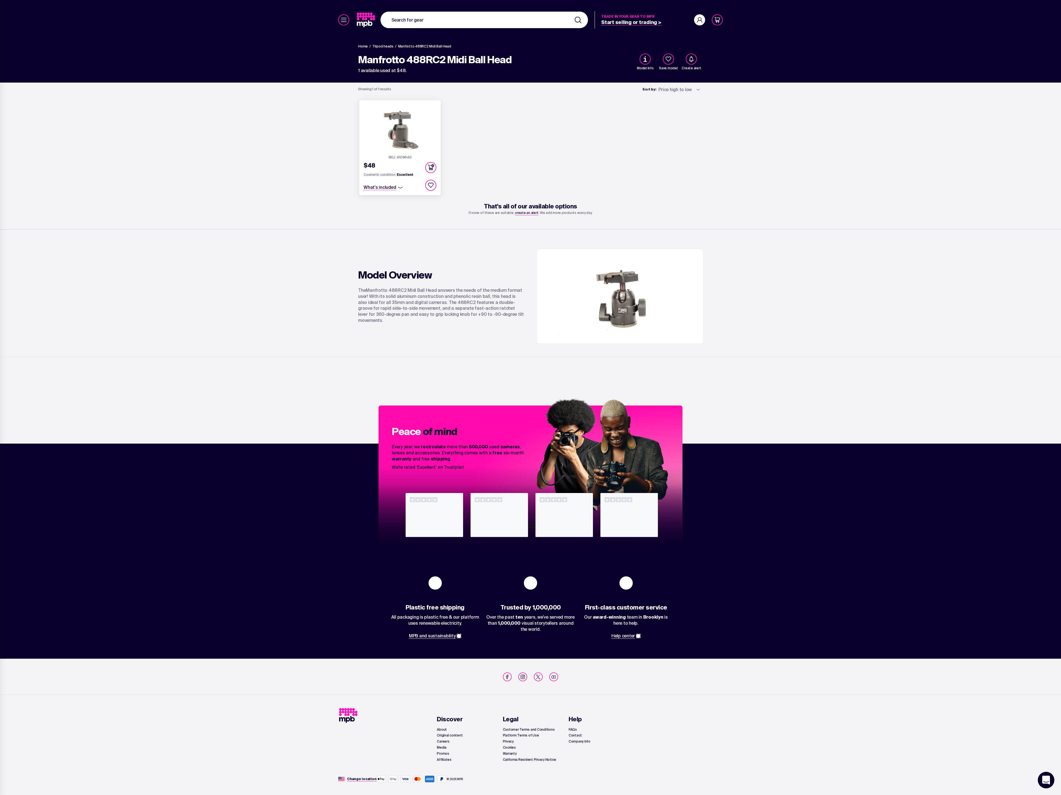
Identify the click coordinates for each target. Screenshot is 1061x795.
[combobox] (484, 20)
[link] (366, 19)
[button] (430, 167)
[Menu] (343, 19)
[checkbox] (668, 59)
